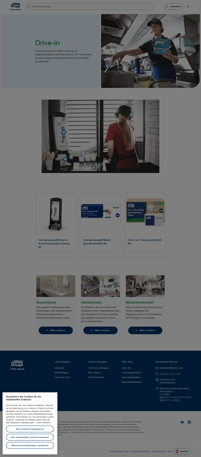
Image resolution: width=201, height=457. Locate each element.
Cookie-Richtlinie (43, 422)
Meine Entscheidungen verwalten (30, 445)
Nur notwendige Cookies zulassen (30, 437)
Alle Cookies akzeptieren (30, 429)
